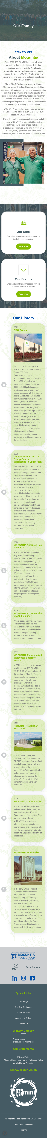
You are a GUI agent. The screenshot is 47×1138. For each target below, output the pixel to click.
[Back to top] (42, 1132)
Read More (23, 246)
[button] (4, 1133)
